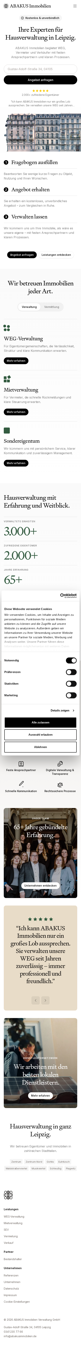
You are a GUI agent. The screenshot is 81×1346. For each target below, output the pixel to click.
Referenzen (11, 1275)
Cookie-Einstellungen (17, 1301)
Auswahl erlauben (40, 734)
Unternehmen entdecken (40, 885)
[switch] (71, 672)
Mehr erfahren (16, 360)
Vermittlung (51, 306)
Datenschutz (11, 1288)
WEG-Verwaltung (14, 1216)
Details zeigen (60, 710)
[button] (40, 1063)
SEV (6, 1229)
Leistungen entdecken (56, 254)
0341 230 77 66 (13, 1331)
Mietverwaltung (13, 1223)
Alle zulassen (40, 722)
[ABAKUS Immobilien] (8, 1195)
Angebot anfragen (40, 80)
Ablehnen (40, 747)
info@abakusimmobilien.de (20, 1336)
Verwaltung (29, 306)
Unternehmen (12, 1282)
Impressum (10, 1295)
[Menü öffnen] (75, 6)
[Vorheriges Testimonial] (35, 1000)
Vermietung (11, 1236)
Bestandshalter (13, 1259)
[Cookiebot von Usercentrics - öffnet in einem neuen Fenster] (60, 595)
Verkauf (8, 1242)
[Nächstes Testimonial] (45, 1000)
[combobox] (40, 69)
